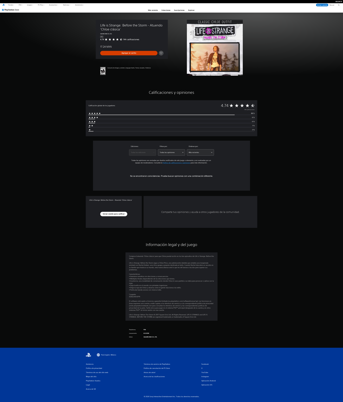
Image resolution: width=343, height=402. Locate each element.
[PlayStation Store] (11, 9)
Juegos (29, 5)
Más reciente (153, 10)
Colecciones (165, 10)
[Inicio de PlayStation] (3, 5)
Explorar (191, 10)
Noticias (66, 5)
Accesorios (53, 5)
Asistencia (78, 5)
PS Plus (40, 5)
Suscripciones (179, 10)
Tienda (10, 5)
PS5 (20, 5)
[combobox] (142, 152)
